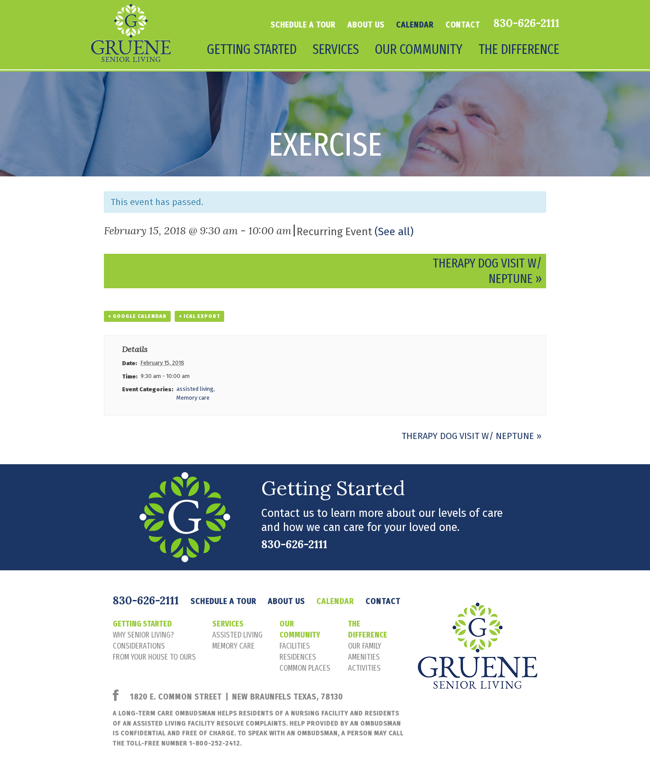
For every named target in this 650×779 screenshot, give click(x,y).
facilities (294, 646)
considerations (139, 646)
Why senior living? (143, 635)
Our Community (299, 629)
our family (364, 646)
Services (228, 624)
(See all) (394, 231)
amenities (364, 657)
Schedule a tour (303, 25)
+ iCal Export (199, 316)
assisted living (195, 389)
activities (364, 668)
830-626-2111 (526, 23)
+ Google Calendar (137, 316)
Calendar (414, 25)
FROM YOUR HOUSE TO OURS (154, 657)
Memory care (193, 397)
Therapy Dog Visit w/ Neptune (471, 436)
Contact (463, 25)
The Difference (367, 629)
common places (304, 668)
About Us (366, 25)
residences (297, 657)
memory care (233, 646)
